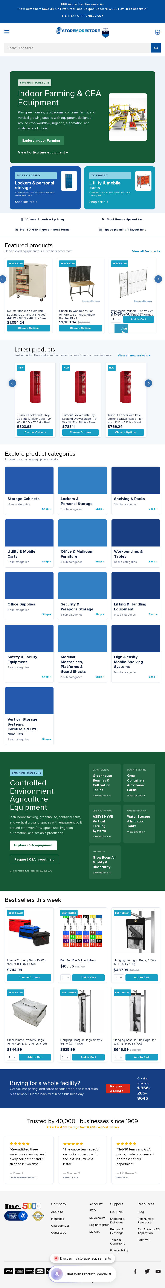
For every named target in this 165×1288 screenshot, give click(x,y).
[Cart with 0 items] (158, 32)
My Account (97, 1218)
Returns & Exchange (117, 1231)
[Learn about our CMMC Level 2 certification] (105, 33)
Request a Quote (117, 1088)
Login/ (93, 1225)
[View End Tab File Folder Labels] (82, 932)
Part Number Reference (146, 1220)
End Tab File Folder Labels (78, 960)
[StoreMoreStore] (78, 33)
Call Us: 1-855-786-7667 (82, 16)
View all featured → (146, 251)
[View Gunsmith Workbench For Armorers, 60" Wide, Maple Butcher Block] (80, 282)
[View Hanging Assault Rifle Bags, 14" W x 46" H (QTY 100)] (136, 1011)
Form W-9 (144, 1240)
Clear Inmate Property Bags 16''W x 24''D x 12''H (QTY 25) (27, 1041)
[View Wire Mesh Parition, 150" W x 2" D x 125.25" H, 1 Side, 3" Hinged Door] (132, 282)
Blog (141, 1212)
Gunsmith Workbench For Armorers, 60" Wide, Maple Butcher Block (77, 314)
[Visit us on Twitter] (147, 1271)
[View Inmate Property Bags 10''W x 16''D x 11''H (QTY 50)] (29, 932)
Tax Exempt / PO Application (149, 1231)
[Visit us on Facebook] (135, 1271)
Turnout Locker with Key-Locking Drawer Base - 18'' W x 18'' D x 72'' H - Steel (125, 418)
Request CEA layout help (34, 859)
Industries (57, 1219)
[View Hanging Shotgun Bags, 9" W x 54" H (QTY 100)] (82, 1011)
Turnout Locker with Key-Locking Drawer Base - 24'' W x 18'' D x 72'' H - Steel (35, 418)
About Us (57, 1212)
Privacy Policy (119, 1250)
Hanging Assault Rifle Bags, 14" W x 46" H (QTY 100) (135, 1041)
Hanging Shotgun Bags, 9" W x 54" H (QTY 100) (81, 1041)
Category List (60, 1226)
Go (156, 48)
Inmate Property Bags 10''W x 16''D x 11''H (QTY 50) (26, 962)
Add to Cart (138, 319)
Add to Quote (124, 332)
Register (103, 1225)
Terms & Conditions (117, 1241)
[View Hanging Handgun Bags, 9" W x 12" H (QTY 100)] (136, 932)
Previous (12, 383)
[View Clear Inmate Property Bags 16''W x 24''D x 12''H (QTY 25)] (29, 1011)
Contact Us (58, 1232)
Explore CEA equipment (33, 845)
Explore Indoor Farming (41, 140)
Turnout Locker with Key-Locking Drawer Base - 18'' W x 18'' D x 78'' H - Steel (80, 418)
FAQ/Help (116, 1212)
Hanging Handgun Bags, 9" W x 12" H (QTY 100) (135, 962)
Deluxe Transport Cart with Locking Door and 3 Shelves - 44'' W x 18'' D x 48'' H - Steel (27, 314)
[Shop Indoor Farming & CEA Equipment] (128, 117)
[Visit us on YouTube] (158, 1271)
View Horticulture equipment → (43, 152)
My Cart (94, 1232)
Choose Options (28, 328)
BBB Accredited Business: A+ (82, 4)
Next (158, 279)
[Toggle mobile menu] (6, 32)
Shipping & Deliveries (117, 1220)
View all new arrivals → (134, 355)
